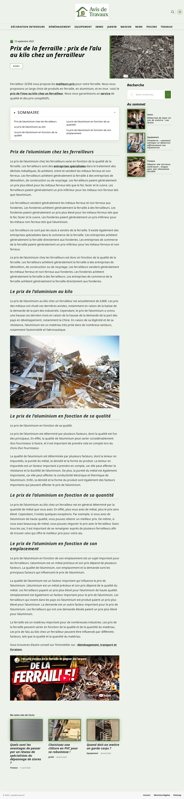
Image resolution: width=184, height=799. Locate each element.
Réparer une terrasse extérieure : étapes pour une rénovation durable (158, 168)
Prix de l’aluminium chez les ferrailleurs (35, 121)
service (105, 93)
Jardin (51, 757)
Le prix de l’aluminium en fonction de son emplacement (88, 132)
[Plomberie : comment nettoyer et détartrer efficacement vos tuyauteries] (136, 143)
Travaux (14, 767)
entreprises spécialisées (70, 166)
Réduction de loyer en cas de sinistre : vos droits (159, 120)
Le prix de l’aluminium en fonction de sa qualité (35, 134)
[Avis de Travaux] (92, 11)
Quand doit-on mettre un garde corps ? (103, 746)
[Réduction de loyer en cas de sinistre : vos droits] (136, 119)
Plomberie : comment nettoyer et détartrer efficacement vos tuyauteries (159, 144)
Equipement (92, 753)
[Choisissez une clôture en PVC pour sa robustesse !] (65, 730)
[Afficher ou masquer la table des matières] (77, 112)
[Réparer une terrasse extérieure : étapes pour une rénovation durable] (136, 167)
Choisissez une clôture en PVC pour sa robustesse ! (63, 748)
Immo (150, 114)
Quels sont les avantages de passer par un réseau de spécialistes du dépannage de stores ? (25, 753)
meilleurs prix (65, 84)
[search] (172, 11)
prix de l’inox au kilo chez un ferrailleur (36, 93)
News (16, 66)
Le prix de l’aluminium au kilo (30, 126)
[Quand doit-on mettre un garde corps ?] (103, 730)
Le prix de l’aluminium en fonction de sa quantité (87, 123)
